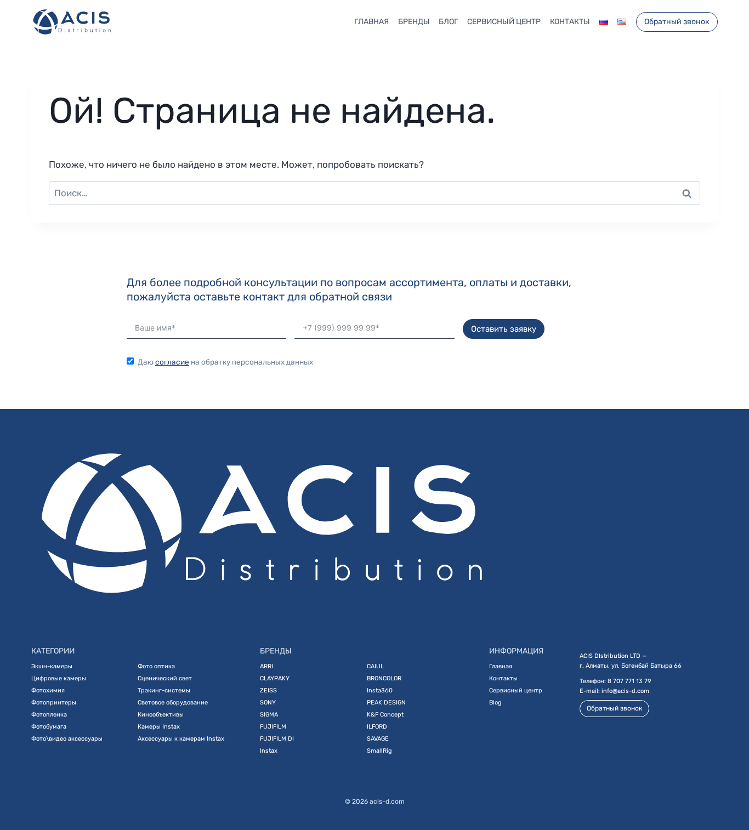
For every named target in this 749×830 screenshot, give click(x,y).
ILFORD (377, 726)
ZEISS (268, 690)
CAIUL (375, 666)
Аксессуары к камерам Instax (181, 738)
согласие (172, 361)
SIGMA (269, 714)
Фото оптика (156, 666)
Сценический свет (165, 678)
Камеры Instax (159, 726)
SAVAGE (378, 738)
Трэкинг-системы (164, 690)
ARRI (266, 666)
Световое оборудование (173, 702)
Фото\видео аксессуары (67, 738)
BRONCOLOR (384, 678)
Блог (448, 21)
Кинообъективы (161, 714)
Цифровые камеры (58, 678)
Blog (495, 702)
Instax (268, 750)
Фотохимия (48, 690)
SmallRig (379, 750)
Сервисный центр (504, 21)
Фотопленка (49, 714)
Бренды (414, 21)
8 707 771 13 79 (629, 681)
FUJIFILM (273, 726)
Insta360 (380, 690)
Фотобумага (48, 726)
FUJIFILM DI (277, 738)
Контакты (570, 21)
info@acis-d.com (625, 691)
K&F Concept (385, 714)
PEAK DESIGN (386, 702)
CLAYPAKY (275, 678)
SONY (268, 702)
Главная (371, 21)
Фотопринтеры (53, 702)
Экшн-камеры (51, 666)
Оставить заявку (503, 329)
